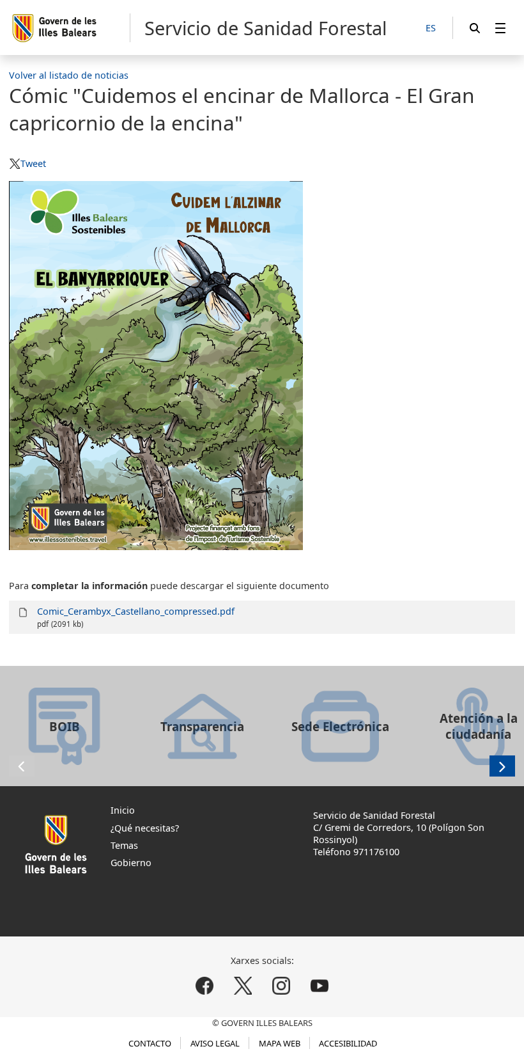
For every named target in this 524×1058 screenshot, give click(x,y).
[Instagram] (281, 986)
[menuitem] (500, 27)
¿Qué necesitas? (145, 828)
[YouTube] (319, 986)
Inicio (123, 810)
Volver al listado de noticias (68, 75)
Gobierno (131, 863)
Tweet (32, 163)
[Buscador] (475, 27)
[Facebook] (205, 986)
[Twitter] (243, 986)
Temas (124, 845)
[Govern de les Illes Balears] (70, 27)
